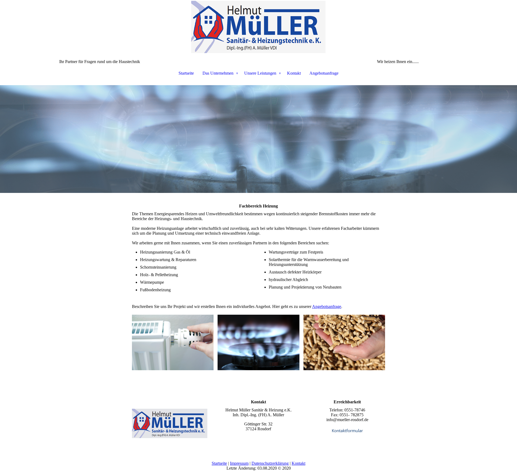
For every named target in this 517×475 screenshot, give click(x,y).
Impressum (239, 463)
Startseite (186, 73)
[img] (258, 27)
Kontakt (294, 73)
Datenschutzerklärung (270, 463)
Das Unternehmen (217, 73)
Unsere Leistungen (260, 73)
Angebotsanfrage (323, 73)
